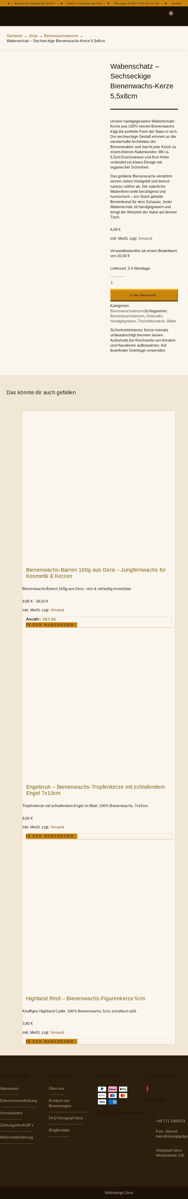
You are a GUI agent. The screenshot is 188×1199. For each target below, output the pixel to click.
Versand (145, 238)
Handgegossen (123, 321)
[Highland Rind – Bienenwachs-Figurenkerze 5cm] (98, 842)
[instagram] (147, 1088)
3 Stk (52, 619)
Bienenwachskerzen (127, 311)
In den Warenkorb (143, 295)
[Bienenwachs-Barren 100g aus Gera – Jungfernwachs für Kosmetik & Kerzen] (98, 413)
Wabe (171, 321)
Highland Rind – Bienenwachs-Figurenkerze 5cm (85, 998)
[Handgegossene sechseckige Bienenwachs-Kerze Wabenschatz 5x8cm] (53, 108)
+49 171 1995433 (170, 1121)
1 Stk (43, 619)
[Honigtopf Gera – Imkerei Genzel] (81, 10)
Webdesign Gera (119, 1193)
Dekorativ (154, 316)
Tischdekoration (151, 321)
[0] (168, 16)
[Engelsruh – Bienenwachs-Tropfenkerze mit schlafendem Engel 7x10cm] (98, 630)
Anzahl (32, 619)
